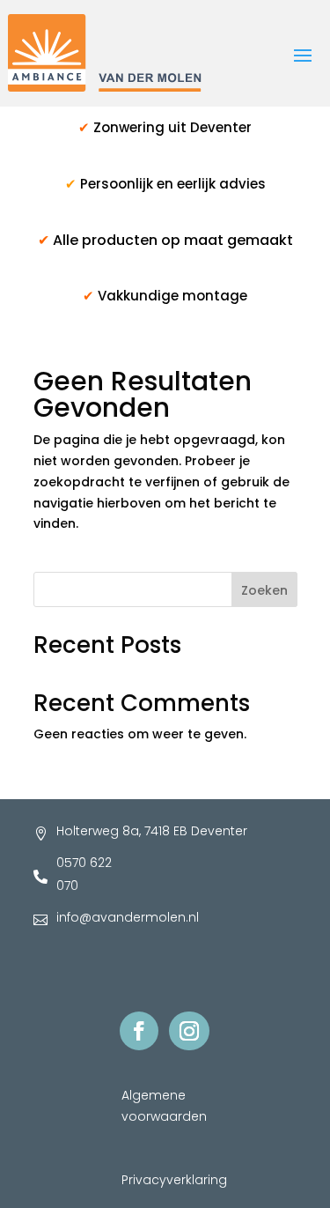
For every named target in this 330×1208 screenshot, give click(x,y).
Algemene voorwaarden (164, 1105)
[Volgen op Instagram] (189, 1031)
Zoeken (264, 590)
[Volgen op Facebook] (139, 1031)
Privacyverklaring (174, 1180)
